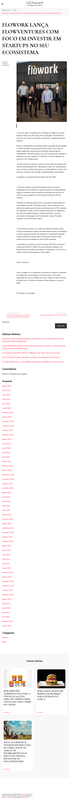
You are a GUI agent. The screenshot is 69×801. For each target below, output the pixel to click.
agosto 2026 (6, 386)
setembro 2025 (8, 435)
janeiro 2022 (7, 626)
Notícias (5, 637)
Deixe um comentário (8, 64)
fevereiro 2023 (7, 572)
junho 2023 (6, 555)
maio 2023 (6, 559)
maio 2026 (6, 399)
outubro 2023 (7, 537)
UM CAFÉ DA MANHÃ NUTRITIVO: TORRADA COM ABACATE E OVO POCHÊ (31, 353)
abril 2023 (6, 563)
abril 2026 (6, 404)
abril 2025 (6, 457)
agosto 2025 (6, 439)
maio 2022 (6, 612)
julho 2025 (6, 444)
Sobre (4, 642)
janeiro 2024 (7, 524)
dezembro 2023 (8, 528)
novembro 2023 (8, 532)
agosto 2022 (6, 599)
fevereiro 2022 (7, 621)
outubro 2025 (7, 430)
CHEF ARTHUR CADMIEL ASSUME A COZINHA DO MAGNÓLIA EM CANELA (31, 357)
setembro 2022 (8, 595)
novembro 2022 (8, 586)
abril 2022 (6, 617)
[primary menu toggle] (2, 4)
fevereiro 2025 (7, 466)
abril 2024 (6, 510)
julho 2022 (6, 603)
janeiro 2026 (7, 417)
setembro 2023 (8, 541)
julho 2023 (6, 550)
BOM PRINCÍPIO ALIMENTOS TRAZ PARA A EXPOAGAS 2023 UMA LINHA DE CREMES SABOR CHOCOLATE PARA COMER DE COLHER (17, 698)
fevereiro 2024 (7, 519)
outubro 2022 (7, 590)
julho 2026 (6, 390)
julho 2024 (6, 497)
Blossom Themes (7, 797)
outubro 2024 (7, 484)
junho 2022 (6, 608)
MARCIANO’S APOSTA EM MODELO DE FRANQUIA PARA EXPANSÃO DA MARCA (50, 695)
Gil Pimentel (34, 3)
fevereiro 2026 (7, 412)
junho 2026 (6, 395)
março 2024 (6, 515)
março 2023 (6, 568)
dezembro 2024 (8, 475)
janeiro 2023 (7, 577)
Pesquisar (5, 322)
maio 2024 (6, 506)
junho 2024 (6, 501)
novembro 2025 (8, 426)
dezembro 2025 (8, 421)
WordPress (26, 797)
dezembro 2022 (8, 581)
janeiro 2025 (7, 470)
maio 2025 (6, 452)
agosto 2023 (6, 546)
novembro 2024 (8, 479)
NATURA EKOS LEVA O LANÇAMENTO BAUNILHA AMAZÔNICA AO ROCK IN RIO (33, 362)
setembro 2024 (8, 488)
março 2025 (6, 461)
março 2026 (6, 408)
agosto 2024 (6, 492)
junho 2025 (6, 448)
